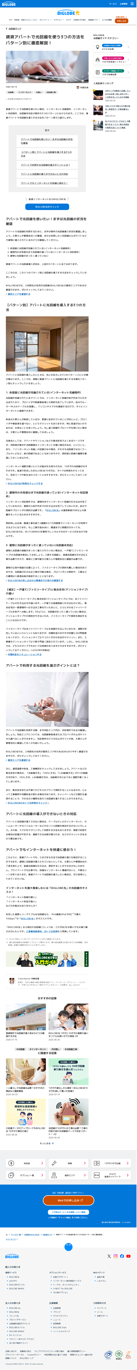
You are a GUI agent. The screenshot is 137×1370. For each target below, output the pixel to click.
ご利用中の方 (98, 1303)
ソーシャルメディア (60, 1331)
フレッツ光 (14, 1315)
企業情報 (123, 3)
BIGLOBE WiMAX (16, 1288)
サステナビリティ (59, 1315)
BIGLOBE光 (51, 510)
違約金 (66, 1192)
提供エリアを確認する (18, 294)
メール (98, 1312)
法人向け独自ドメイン (18, 1343)
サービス (113, 3)
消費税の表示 (25, 1351)
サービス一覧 (15, 1234)
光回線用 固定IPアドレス (19, 1323)
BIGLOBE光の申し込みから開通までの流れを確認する (34, 580)
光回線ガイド (14, 28)
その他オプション (59, 1292)
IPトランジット (15, 1335)
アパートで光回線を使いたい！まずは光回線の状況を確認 (46, 141)
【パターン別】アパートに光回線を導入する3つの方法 (45, 153)
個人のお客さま (12, 1266)
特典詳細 (59, 1192)
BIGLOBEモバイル (17, 1284)
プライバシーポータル (14, 1355)
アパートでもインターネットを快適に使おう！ (43, 183)
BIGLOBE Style (59, 1327)
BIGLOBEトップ (26, 1358)
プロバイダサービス (17, 1319)
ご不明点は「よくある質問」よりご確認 (67, 1212)
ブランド (56, 1312)
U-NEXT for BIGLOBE (62, 1288)
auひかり (13, 1280)
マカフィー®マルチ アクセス (21, 1339)
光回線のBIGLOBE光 (30, 1234)
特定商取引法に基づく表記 (55, 1355)
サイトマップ (11, 1239)
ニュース (56, 1319)
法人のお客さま (12, 1303)
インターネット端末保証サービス (66, 1280)
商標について (11, 1358)
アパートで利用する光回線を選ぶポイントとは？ (44, 164)
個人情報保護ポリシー (76, 1351)
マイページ (100, 1308)
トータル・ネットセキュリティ (65, 1284)
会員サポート (101, 1315)
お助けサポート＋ (59, 1277)
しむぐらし (100, 1280)
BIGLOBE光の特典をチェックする (24, 483)
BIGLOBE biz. (15, 1308)
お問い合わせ (11, 1351)
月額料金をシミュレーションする (24, 654)
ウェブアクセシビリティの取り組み (49, 1351)
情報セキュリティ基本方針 (81, 1355)
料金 (53, 1192)
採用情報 (56, 1323)
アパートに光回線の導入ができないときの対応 (43, 174)
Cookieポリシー (34, 1355)
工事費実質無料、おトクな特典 (41, 931)
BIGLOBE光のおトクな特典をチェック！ (28, 802)
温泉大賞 (99, 1277)
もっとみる (44, 1143)
